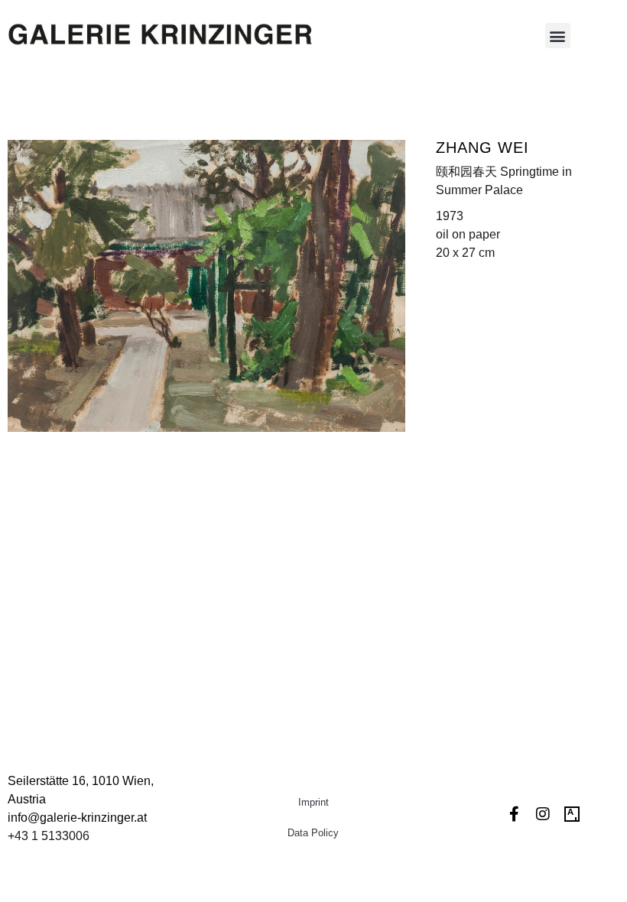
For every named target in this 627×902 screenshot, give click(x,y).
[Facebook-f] (514, 814)
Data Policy (313, 833)
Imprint (313, 802)
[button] (557, 35)
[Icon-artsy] (572, 814)
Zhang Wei (482, 147)
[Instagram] (543, 814)
